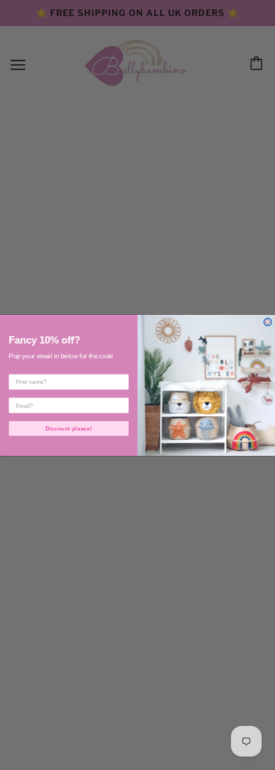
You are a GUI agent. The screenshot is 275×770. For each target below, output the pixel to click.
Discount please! (68, 428)
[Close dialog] (268, 321)
